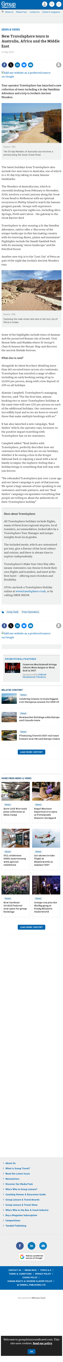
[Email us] (43, 1246)
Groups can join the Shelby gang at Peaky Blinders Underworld (45, 907)
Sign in (17, 58)
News (23, 695)
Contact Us (35, 12)
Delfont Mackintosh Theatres (34, 675)
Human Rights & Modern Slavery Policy (29, 1281)
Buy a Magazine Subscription (21, 1215)
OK (31, 1351)
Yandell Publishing (16, 1225)
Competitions (13, 1220)
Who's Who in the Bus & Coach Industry (27, 1210)
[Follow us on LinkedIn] (31, 1246)
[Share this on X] (11, 65)
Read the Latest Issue (18, 1173)
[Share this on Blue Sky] (24, 65)
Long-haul (12, 612)
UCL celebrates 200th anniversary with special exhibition (15, 860)
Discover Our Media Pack (19, 1183)
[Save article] (58, 65)
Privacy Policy (43, 1273)
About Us (9, 12)
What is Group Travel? (18, 1168)
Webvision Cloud (38, 1298)
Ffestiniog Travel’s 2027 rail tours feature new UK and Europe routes (39, 737)
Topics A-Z (45, 1270)
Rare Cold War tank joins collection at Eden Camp (15, 811)
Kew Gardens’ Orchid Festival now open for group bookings (15, 907)
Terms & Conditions (20, 1273)
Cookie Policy (29, 1277)
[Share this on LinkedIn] (17, 65)
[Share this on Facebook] (4, 65)
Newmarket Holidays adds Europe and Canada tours (39, 718)
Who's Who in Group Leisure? (21, 1189)
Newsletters (12, 1178)
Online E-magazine (51, 12)
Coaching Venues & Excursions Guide (26, 1194)
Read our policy (42, 1343)
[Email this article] (30, 65)
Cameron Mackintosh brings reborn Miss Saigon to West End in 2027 (40, 667)
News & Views (11, 29)
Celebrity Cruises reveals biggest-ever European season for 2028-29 (39, 700)
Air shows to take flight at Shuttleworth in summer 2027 (44, 860)
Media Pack (21, 12)
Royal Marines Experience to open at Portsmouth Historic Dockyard (45, 813)
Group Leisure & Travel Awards (22, 1199)
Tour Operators (30, 612)
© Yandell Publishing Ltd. (31, 1284)
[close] (61, 58)
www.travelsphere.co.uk (31, 591)
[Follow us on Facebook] (20, 1246)
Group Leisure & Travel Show (21, 1204)
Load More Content (31, 752)
